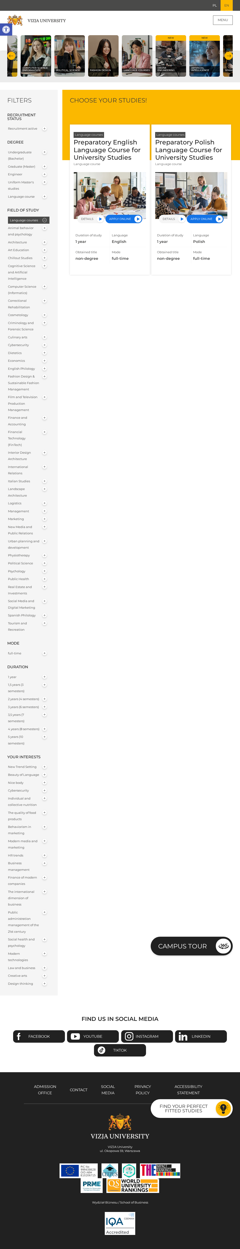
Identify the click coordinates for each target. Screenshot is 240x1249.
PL (215, 5)
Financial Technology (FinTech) (17, 438)
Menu (223, 20)
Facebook (39, 1036)
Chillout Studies (20, 258)
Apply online (120, 219)
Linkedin (201, 1036)
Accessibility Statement (188, 1089)
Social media (108, 1089)
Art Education (18, 250)
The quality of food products (22, 816)
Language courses (24, 220)
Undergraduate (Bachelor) (20, 155)
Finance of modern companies (22, 881)
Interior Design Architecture (19, 456)
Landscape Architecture (17, 492)
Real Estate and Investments (20, 590)
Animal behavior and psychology (21, 231)
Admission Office (45, 1089)
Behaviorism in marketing (19, 830)
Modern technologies (18, 957)
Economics (16, 360)
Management (18, 511)
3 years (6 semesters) (23, 707)
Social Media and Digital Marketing (21, 604)
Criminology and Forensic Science (21, 326)
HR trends (15, 855)
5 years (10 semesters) (16, 740)
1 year (12, 677)
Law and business (21, 968)
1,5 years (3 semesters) (16, 688)
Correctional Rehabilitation (19, 304)
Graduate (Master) (21, 166)
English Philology (21, 368)
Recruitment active (22, 128)
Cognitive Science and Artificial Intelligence (21, 272)
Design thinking (20, 983)
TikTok (120, 1050)
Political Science (20, 563)
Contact (78, 1090)
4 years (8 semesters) (23, 729)
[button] (6, 29)
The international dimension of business (21, 898)
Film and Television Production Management (23, 403)
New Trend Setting (22, 767)
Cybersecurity (18, 345)
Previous (11, 56)
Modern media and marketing (23, 844)
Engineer (15, 174)
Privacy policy (143, 1089)
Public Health (18, 579)
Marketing (16, 519)
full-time (14, 653)
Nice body (15, 783)
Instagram (147, 1036)
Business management (19, 866)
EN (226, 5)
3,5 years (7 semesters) (16, 718)
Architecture (17, 242)
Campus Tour (182, 946)
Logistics (14, 503)
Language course (21, 196)
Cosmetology (18, 315)
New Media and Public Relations (20, 530)
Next (229, 56)
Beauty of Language (23, 775)
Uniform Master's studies (21, 185)
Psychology (16, 571)
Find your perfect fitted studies (184, 1108)
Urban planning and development (23, 544)
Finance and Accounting (17, 421)
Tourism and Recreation (17, 626)
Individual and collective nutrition (22, 802)
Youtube (92, 1036)
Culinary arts (17, 337)
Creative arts (17, 975)
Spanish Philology (22, 615)
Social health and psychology (21, 942)
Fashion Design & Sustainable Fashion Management (23, 383)
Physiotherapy (19, 555)
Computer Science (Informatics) (22, 290)
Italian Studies (19, 481)
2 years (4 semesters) (23, 699)
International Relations (18, 470)
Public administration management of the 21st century (23, 922)
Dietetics (15, 353)
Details (87, 219)
